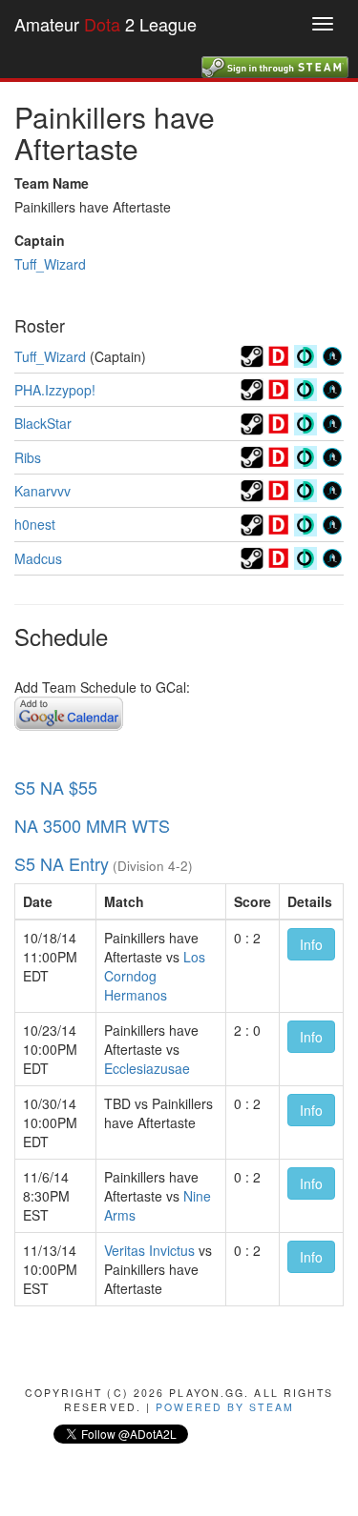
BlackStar (43, 423)
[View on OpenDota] (305, 354)
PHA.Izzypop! (54, 389)
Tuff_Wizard (50, 263)
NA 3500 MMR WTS (92, 825)
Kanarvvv (42, 490)
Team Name (51, 182)
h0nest (34, 524)
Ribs (27, 457)
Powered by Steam (225, 1407)
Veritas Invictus (149, 1250)
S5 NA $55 (55, 787)
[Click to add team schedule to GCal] (68, 711)
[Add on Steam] (252, 354)
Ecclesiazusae (147, 1068)
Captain (39, 240)
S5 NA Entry (61, 863)
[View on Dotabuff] (278, 354)
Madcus (38, 558)
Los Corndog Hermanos (154, 975)
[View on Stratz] (332, 354)
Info (311, 944)
